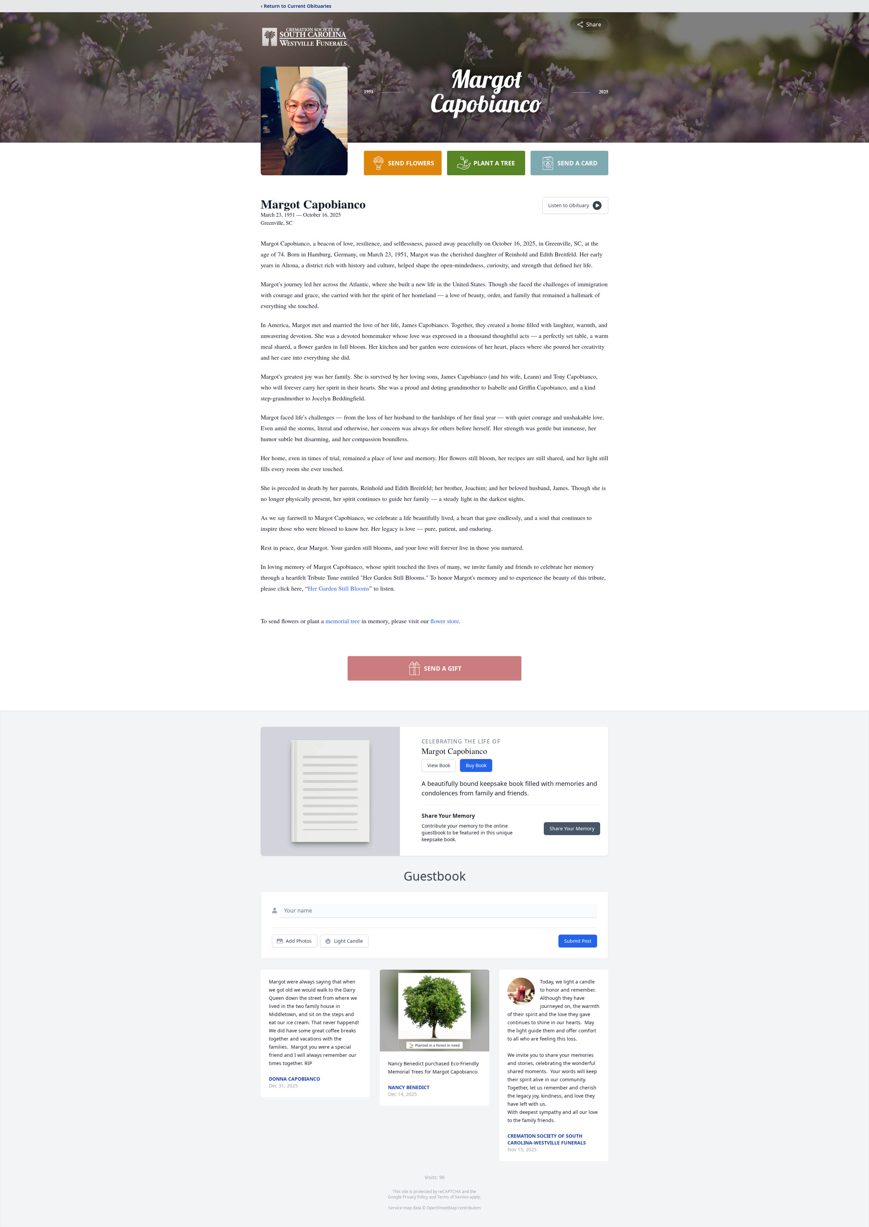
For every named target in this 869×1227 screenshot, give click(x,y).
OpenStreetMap (442, 1208)
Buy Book (476, 765)
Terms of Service (453, 1197)
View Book (438, 765)
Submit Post (577, 941)
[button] (434, 1010)
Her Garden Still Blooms (338, 588)
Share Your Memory (572, 828)
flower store (444, 621)
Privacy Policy (415, 1197)
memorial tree (343, 621)
